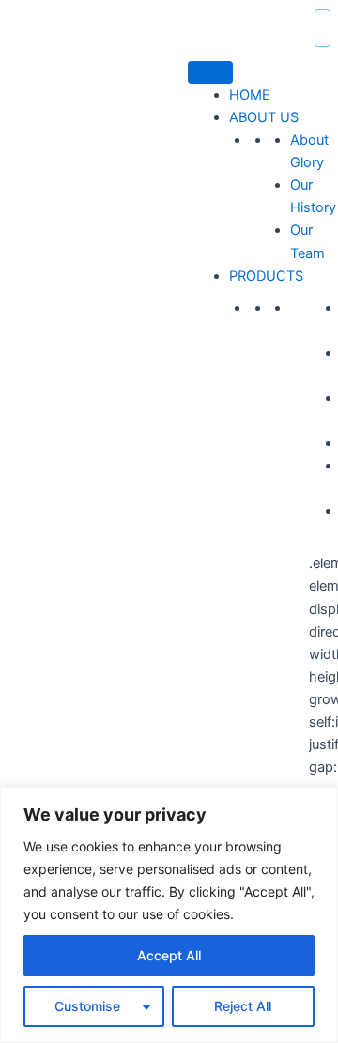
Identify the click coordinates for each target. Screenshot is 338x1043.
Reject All (242, 1006)
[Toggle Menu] (210, 72)
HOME (249, 94)
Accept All (169, 955)
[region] (169, 915)
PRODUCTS (266, 276)
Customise (87, 1006)
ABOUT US (264, 117)
